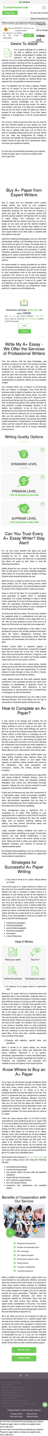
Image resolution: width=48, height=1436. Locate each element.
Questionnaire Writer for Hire (13, 1390)
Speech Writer (8, 1384)
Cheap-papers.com (17, 7)
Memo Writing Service (11, 1392)
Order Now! (24, 1358)
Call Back (26, 2)
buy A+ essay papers (35, 1157)
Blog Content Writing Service (14, 1395)
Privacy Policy (16, 1414)
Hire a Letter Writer (9, 1398)
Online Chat (24, 1349)
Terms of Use (31, 1414)
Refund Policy (32, 1416)
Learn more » (7, 38)
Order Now (10, 12)
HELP (24, 326)
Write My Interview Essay (12, 1387)
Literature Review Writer (12, 1406)
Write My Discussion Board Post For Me (18, 1403)
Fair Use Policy (16, 1416)
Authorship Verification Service (14, 1400)
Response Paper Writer (11, 1382)
